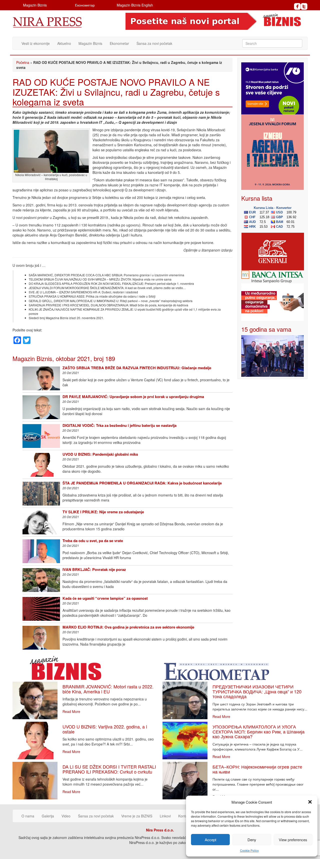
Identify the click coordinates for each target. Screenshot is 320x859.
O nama (28, 815)
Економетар (85, 5)
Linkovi (165, 815)
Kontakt (184, 815)
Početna (22, 62)
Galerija (48, 815)
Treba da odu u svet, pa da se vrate (92, 540)
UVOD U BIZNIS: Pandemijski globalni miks (100, 454)
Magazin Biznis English (135, 5)
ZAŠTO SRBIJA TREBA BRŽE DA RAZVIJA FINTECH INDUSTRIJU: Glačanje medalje (136, 368)
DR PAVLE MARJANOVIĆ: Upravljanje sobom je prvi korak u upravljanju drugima (133, 396)
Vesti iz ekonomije (36, 43)
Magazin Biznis (35, 5)
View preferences (293, 839)
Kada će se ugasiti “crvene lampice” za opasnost (105, 598)
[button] (310, 801)
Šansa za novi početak (154, 43)
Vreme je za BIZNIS (136, 815)
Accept (210, 839)
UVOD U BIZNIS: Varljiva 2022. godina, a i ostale (104, 729)
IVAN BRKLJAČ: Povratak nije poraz (94, 569)
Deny (252, 839)
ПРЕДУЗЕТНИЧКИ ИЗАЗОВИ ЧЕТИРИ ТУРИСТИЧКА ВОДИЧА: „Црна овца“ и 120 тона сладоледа (257, 691)
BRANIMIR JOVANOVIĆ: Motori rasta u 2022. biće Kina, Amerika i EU (108, 689)
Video (66, 815)
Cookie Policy (249, 850)
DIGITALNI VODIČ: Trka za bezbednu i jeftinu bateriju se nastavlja (119, 425)
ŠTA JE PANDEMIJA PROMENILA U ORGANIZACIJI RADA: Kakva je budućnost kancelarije (142, 483)
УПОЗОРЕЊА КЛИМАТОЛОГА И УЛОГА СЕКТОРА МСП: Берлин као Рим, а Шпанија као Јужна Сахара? (258, 731)
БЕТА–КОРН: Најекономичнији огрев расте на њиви (257, 769)
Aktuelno (64, 43)
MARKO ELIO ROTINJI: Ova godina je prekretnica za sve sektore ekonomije (128, 627)
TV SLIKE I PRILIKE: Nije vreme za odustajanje (103, 512)
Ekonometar (119, 43)
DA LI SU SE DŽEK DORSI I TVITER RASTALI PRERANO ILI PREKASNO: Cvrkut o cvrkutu (109, 769)
